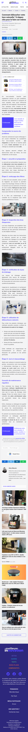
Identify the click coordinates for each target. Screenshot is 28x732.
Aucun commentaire (7, 34)
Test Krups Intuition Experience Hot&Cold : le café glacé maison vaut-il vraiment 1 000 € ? (14, 509)
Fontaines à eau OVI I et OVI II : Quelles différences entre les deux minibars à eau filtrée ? (13, 556)
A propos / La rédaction (14, 724)
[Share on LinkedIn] (15, 38)
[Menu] (3, 2)
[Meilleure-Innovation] (14, 2)
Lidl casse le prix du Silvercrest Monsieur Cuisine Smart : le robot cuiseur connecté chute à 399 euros (13, 533)
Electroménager (14, 447)
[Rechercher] (25, 2)
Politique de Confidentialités (14, 722)
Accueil (4, 10)
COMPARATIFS (14, 668)
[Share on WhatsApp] (20, 38)
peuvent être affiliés (20, 438)
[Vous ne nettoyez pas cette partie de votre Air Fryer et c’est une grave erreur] (14, 617)
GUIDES (14, 659)
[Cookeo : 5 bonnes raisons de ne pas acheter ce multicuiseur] (14, 595)
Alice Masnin (13, 468)
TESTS (14, 662)
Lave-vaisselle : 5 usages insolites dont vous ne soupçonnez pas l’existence (19, 122)
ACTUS (14, 656)
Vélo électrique (14, 692)
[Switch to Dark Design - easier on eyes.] (23, 2)
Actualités (5, 7)
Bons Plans (14, 7)
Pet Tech (14, 696)
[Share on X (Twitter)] (9, 38)
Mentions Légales (14, 720)
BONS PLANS (14, 665)
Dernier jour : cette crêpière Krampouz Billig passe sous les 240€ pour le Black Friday (13, 583)
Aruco (14, 704)
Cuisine (16, 10)
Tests (22, 7)
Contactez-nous (14, 712)
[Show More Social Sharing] (24, 38)
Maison (10, 10)
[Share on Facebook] (4, 38)
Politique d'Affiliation (14, 725)
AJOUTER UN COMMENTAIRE (14, 635)
